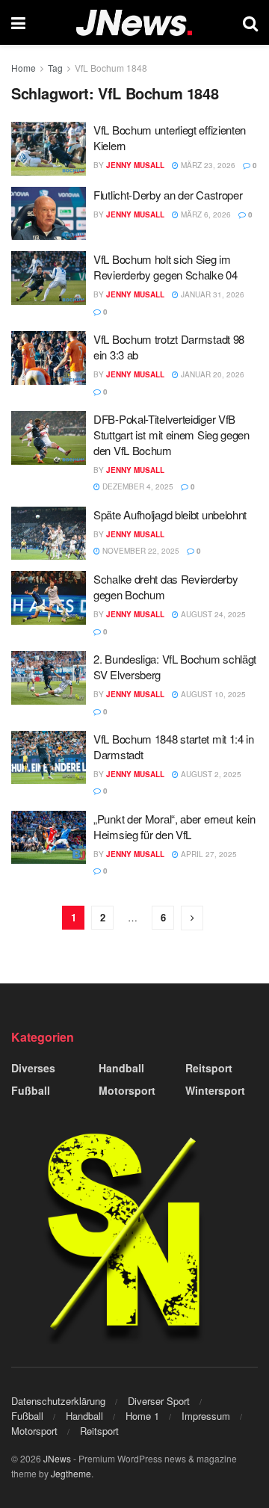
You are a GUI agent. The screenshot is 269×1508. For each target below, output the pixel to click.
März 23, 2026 (207, 165)
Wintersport (215, 1090)
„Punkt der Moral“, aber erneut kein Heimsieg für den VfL (174, 826)
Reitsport (208, 1067)
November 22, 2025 (139, 551)
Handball (121, 1067)
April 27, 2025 (208, 854)
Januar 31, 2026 (211, 294)
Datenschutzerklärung (58, 1401)
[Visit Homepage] (134, 23)
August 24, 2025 (212, 614)
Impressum (206, 1416)
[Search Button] (250, 22)
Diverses (33, 1067)
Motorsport (127, 1090)
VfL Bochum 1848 (111, 67)
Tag (55, 67)
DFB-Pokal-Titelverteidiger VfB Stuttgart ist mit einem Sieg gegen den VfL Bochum (171, 434)
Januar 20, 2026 (211, 374)
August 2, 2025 (210, 774)
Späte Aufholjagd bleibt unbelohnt (170, 514)
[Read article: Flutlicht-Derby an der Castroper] (48, 214)
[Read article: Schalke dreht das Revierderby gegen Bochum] (48, 598)
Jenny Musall (135, 165)
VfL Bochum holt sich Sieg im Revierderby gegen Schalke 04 (165, 266)
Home (23, 67)
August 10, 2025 (212, 694)
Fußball (30, 1090)
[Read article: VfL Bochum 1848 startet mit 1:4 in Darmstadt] (48, 758)
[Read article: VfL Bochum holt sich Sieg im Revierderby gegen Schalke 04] (48, 278)
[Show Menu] (18, 22)
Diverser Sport (159, 1401)
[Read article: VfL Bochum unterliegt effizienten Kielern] (48, 149)
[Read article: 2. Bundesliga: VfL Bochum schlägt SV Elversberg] (48, 678)
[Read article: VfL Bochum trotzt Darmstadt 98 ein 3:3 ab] (48, 358)
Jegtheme (71, 1473)
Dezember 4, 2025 (136, 486)
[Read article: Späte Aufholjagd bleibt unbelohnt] (48, 533)
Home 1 (142, 1416)
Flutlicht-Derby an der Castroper (167, 195)
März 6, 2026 (205, 214)
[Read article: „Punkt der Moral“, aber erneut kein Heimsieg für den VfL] (48, 838)
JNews (57, 1458)
